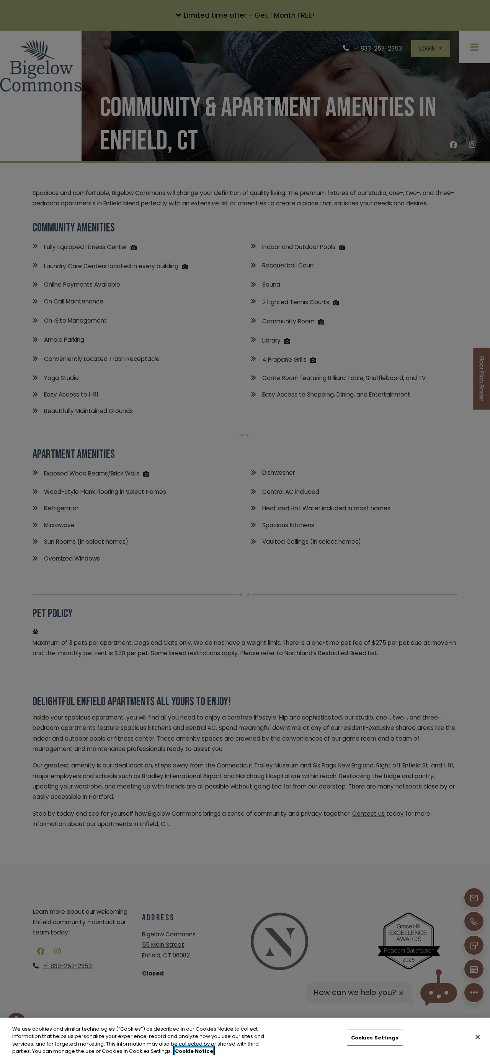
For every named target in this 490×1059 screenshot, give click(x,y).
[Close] (477, 1036)
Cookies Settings (375, 1037)
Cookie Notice (194, 1051)
